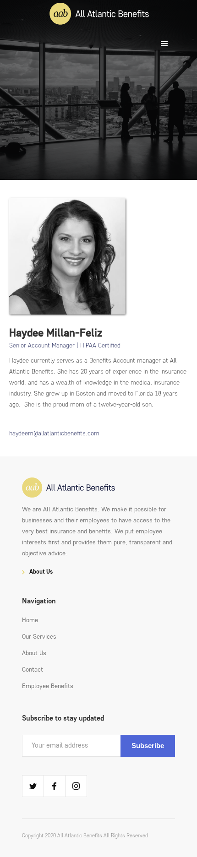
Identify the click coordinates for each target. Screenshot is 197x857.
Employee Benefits (47, 686)
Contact (32, 669)
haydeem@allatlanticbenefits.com (54, 433)
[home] (99, 14)
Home (30, 620)
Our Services (39, 636)
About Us (34, 653)
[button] (164, 44)
